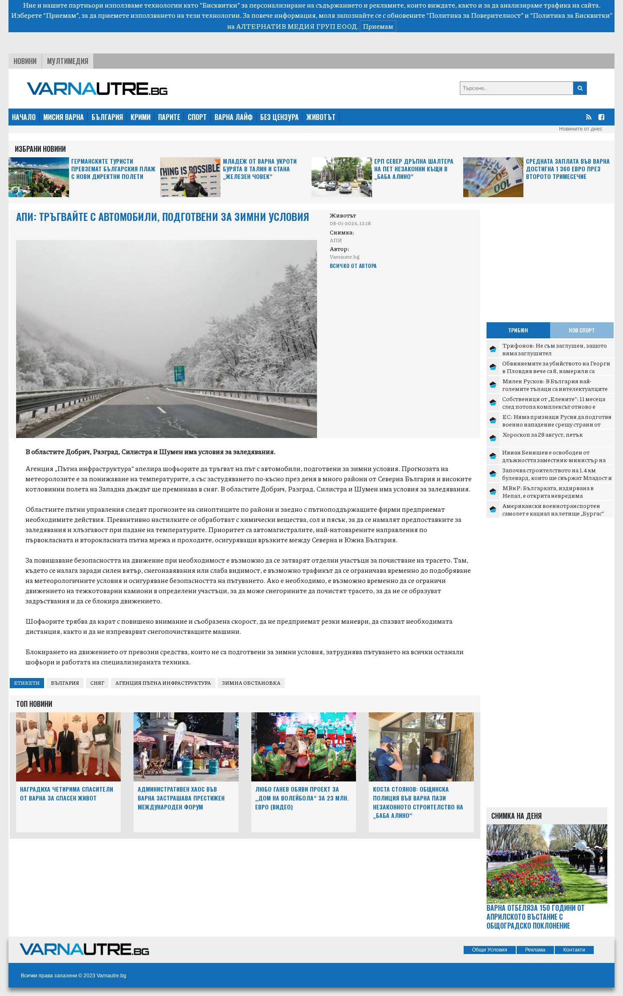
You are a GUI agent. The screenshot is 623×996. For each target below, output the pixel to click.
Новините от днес (580, 129)
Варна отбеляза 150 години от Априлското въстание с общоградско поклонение (536, 917)
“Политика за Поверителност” (474, 15)
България (65, 682)
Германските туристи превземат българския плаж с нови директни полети (113, 169)
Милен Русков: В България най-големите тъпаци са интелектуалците (555, 385)
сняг (97, 682)
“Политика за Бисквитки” (571, 15)
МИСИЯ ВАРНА (63, 117)
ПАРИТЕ (169, 117)
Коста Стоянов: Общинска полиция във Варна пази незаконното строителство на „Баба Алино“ (418, 802)
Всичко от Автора (353, 265)
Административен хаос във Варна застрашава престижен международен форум (181, 797)
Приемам (378, 26)
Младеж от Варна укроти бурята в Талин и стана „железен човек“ (260, 169)
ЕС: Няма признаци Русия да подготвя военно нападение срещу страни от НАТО (557, 423)
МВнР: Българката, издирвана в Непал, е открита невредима (548, 491)
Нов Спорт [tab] (582, 330)
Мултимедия (67, 61)
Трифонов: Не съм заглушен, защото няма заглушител (554, 349)
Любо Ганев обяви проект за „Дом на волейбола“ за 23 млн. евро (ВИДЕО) (302, 797)
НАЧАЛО (24, 117)
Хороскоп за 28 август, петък (542, 434)
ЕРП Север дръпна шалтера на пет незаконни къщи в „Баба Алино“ (413, 169)
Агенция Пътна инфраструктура (163, 682)
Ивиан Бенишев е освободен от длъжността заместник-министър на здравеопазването (554, 459)
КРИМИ (140, 117)
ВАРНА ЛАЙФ (233, 117)
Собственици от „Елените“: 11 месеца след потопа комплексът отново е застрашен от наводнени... (553, 406)
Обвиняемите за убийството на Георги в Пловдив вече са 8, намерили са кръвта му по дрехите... (556, 370)
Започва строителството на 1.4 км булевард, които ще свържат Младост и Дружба (557, 477)
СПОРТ (197, 117)
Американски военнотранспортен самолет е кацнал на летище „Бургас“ (553, 509)
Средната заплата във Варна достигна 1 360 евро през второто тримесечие (568, 169)
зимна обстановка (251, 682)
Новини (25, 61)
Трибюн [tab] (518, 330)
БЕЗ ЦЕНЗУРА (279, 117)
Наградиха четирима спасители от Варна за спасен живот (66, 793)
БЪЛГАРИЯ (107, 117)
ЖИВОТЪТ (321, 117)
